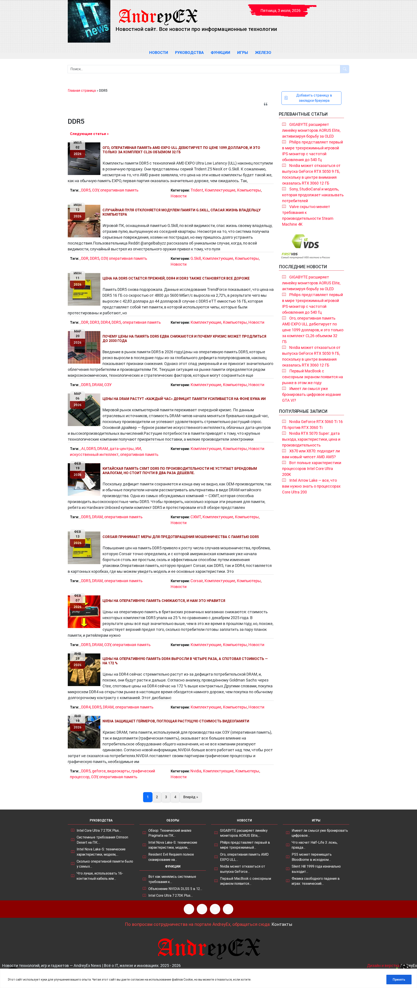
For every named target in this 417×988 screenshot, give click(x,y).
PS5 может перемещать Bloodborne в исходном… (312, 857)
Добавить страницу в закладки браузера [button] (314, 98)
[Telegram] (228, 909)
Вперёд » (190, 797)
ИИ (138, 448)
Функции (220, 52)
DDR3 (94, 322)
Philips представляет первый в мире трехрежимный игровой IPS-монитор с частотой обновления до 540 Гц (312, 151)
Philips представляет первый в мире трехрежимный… (245, 845)
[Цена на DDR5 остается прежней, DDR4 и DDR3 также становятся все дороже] (85, 289)
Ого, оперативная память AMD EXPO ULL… (244, 857)
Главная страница (82, 90)
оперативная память (119, 190)
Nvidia (195, 771)
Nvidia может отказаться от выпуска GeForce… (242, 869)
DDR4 (105, 322)
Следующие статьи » (89, 134)
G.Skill (195, 258)
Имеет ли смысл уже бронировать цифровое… (320, 833)
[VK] (215, 909)
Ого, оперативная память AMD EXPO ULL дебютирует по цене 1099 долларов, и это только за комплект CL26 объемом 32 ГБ (312, 330)
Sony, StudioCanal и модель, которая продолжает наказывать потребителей (313, 195)
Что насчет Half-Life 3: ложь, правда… (315, 845)
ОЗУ (95, 190)
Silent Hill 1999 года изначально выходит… (316, 869)
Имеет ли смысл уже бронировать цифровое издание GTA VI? (311, 394)
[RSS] (189, 909)
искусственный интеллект (94, 454)
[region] (208, 978)
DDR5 (86, 190)
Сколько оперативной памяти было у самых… (105, 864)
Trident (196, 190)
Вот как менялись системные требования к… (172, 879)
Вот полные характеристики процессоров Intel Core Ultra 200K (311, 468)
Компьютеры (249, 190)
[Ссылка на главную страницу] (158, 13)
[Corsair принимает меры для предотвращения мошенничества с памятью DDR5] (85, 547)
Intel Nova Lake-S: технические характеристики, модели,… (101, 851)
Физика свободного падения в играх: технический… (316, 881)
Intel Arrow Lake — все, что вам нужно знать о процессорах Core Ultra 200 (311, 486)
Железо (263, 52)
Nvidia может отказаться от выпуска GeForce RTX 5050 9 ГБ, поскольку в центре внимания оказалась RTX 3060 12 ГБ (311, 174)
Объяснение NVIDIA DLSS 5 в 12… (175, 889)
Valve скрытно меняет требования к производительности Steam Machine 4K (307, 215)
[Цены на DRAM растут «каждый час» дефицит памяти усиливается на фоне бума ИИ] (85, 409)
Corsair (196, 580)
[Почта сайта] (202, 909)
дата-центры (121, 448)
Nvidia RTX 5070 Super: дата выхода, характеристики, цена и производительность (311, 439)
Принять (399, 979)
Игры (242, 52)
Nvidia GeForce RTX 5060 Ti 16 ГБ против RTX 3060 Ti (312, 424)
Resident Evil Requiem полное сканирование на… (171, 857)
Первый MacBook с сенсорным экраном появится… (245, 881)
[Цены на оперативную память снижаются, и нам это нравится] (85, 611)
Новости (158, 52)
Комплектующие (220, 190)
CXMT (195, 517)
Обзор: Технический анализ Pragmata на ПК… (169, 833)
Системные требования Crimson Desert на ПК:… (102, 840)
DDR (84, 258)
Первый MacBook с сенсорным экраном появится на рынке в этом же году (312, 377)
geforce (99, 771)
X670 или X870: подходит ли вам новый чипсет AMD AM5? (311, 454)
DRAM (97, 384)
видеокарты (118, 771)
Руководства (189, 52)
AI (83, 448)
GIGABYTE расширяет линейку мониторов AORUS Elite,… (243, 833)
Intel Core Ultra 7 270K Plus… (99, 830)
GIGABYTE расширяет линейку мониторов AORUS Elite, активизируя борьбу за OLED (311, 130)
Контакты (281, 924)
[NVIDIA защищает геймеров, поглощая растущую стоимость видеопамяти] (85, 732)
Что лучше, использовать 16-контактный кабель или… (100, 876)
